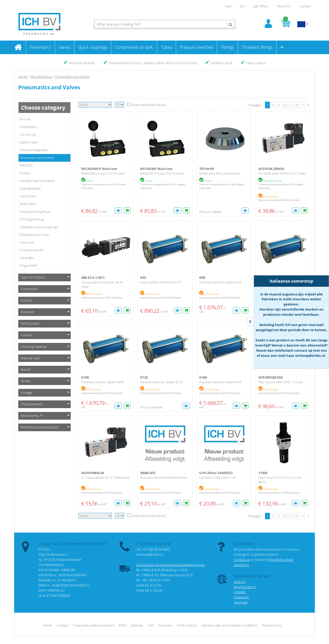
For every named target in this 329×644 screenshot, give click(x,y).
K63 (143, 277)
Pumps (25, 173)
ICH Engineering (32, 219)
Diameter (27, 312)
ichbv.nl (239, 581)
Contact (305, 6)
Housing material (33, 346)
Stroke (25, 381)
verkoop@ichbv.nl (149, 554)
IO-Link (25, 119)
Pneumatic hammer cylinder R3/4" (220, 382)
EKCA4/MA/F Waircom (99, 168)
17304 (262, 472)
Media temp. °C (32, 415)
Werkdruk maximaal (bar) (39, 427)
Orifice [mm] (30, 323)
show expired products (148, 104)
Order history (187, 625)
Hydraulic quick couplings (39, 227)
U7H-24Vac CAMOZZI (216, 472)
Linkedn (240, 592)
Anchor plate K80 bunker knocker (219, 173)
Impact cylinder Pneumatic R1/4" (160, 282)
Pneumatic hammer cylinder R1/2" (161, 382)
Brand (25, 369)
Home (22, 76)
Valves (64, 47)
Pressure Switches (196, 47)
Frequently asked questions (93, 625)
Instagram (241, 597)
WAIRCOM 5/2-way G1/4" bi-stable (162, 173)
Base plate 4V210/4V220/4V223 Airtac (163, 477)
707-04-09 (206, 168)
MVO (122, 625)
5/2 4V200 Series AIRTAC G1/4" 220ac (282, 173)
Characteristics (32, 404)
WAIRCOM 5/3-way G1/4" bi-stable (103, 173)
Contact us (242, 559)
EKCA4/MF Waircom (156, 168)
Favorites (165, 625)
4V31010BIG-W (92, 472)
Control (26, 300)
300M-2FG (148, 472)
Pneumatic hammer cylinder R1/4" (220, 282)
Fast (228, 6)
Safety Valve (29, 142)
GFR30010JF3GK (270, 377)
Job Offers (260, 6)
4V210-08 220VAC (271, 168)
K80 (202, 277)
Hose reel (27, 242)
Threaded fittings (257, 47)
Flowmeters (28, 126)
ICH (242, 6)
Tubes (166, 47)
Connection (29, 288)
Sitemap (137, 625)
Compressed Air (32, 250)
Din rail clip (28, 134)
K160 (203, 377)
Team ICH (284, 6)
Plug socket (28, 265)
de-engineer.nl (245, 586)
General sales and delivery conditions (229, 625)
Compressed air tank (134, 47)
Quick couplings (92, 47)
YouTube (241, 602)
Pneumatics (40, 47)
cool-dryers (28, 196)
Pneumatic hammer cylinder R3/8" (102, 382)
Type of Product (33, 277)
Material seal (30, 358)
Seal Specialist (30, 188)
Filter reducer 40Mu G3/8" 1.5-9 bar (280, 382)
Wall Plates (28, 203)
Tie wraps (27, 257)
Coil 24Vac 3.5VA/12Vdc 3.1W (217, 477)
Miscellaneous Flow (34, 234)
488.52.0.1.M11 (93, 277)
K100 (85, 377)
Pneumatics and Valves (37, 157)
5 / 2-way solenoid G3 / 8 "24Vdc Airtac (105, 477)
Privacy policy (272, 625)
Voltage (26, 392)
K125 (144, 377)
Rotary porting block (35, 211)
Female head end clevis (37, 180)
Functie (26, 335)
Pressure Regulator (34, 150)
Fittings (227, 47)
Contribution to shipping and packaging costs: (170, 564)
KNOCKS (26, 165)
